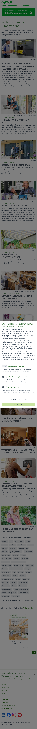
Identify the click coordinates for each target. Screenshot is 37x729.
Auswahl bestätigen (18, 400)
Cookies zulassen (18, 404)
